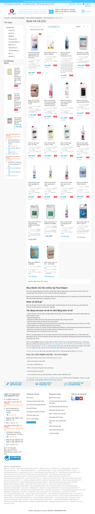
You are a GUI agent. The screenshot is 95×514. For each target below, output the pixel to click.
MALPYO (70, 344)
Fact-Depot (44, 346)
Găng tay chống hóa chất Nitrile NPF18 (43, 497)
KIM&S (47, 344)
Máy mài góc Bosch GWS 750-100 (52, 478)
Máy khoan (6, 468)
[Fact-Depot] (12, 11)
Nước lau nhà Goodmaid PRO (11, 482)
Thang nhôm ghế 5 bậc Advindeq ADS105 (36, 493)
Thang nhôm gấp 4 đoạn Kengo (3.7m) (24, 495)
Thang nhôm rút (78, 493)
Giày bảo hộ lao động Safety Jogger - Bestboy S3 (16, 499)
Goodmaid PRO (58, 344)
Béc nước (80, 501)
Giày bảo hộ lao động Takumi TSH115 (38, 501)
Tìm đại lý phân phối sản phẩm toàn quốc (58, 402)
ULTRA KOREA (78, 344)
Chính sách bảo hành (55, 426)
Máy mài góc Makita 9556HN (54, 486)
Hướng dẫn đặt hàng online (57, 410)
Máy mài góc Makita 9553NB (37, 486)
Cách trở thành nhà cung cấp (57, 413)
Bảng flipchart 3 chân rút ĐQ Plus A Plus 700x (39, 491)
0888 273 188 (59, 9)
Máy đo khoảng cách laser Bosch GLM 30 (69, 472)
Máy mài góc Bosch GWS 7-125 (34, 478)
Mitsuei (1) (12, 56)
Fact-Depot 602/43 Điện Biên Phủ (36, 404)
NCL (51, 344)
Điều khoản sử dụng (54, 397)
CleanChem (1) (13, 47)
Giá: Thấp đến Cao (54, 26)
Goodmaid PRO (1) (14, 42)
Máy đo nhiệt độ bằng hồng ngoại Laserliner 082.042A (34, 482)
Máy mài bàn (20, 468)
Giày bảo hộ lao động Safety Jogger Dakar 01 (41, 499)
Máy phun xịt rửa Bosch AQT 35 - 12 (13, 480)
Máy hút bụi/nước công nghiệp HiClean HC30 (32, 490)
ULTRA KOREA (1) (14, 50)
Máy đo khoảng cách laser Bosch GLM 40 (14, 474)
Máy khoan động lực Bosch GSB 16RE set (59, 476)
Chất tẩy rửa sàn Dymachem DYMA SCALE (59, 484)
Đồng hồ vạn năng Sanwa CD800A (32, 480)
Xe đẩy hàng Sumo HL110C (26, 472)
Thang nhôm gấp (8, 495)
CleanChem (86, 344)
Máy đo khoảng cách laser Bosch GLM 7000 (15, 476)
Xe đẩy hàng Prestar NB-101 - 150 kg (46, 470)
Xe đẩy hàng (74, 468)
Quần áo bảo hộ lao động (61, 497)
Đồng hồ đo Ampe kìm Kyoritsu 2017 (72, 480)
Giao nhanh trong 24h (37, 29)
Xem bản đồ (14, 146)
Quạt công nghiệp (39, 495)
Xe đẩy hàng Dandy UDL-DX (11, 472)
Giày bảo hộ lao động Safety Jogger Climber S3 (16, 501)
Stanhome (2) (13, 39)
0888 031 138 (67, 9)
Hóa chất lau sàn (55, 468)
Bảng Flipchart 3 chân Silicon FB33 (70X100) (64, 491)
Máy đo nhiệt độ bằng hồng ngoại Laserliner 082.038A (63, 482)
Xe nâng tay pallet (65, 468)
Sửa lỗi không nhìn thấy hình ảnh (58, 406)
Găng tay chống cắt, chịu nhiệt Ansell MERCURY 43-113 (18, 497)
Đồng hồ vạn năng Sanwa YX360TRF (51, 480)
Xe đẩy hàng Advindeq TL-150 (11, 470)
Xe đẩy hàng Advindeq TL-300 (28, 470)
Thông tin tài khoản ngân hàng (35, 401)
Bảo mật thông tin (31, 408)
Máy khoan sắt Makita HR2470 (11, 490)
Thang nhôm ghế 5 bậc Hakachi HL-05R (14, 493)
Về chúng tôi (30, 397)
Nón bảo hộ (73, 501)
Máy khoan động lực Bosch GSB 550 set (14, 478)
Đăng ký (79, 4)
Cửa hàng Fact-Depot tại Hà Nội (35, 411)
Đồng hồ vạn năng (44, 468)
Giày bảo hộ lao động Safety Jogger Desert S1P (66, 499)
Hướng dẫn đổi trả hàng (56, 417)
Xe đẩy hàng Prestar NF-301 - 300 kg (66, 470)
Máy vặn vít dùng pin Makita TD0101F (70, 488)
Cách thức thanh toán (32, 415)
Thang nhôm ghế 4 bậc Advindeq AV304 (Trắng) (60, 493)
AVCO (65, 344)
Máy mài (13, 468)
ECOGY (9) (12, 30)
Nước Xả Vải (59, 342)
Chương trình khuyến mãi (56, 430)
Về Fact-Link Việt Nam (32, 419)
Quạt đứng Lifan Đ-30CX (52, 495)
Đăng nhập (72, 4)
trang (36, 378)
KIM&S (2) (11, 36)
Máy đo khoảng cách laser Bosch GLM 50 (37, 474)
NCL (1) (11, 53)
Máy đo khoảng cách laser (31, 468)
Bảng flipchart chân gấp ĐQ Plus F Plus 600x (15, 491)
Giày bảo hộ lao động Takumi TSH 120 (59, 501)
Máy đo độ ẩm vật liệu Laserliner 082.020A (36, 484)
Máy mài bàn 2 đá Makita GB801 (12, 488)
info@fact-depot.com (12, 399)
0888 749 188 (59, 11)
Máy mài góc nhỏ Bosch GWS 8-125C (71, 478)
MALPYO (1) (12, 45)
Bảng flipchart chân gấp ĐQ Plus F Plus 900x (74, 490)
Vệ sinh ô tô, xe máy (9, 503)
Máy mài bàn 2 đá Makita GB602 (30, 488)
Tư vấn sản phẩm (54, 433)
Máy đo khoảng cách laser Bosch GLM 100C (46, 472)
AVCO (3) (11, 33)
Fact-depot (29, 378)
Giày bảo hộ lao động (74, 497)
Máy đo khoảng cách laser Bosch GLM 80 (60, 474)
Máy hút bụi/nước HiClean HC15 (53, 490)
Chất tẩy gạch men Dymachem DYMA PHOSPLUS (16, 486)
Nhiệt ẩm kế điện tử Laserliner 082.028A (14, 484)
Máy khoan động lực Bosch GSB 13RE (37, 476)
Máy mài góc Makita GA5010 (70, 486)
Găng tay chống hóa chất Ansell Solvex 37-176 (71, 495)
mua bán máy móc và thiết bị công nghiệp (50, 378)
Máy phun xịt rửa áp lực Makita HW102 (49, 488)
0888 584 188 (67, 11)
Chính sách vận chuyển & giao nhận (57, 421)
